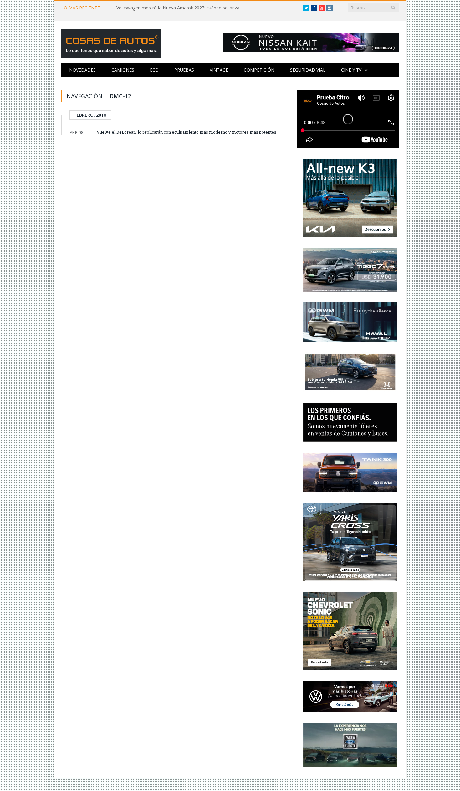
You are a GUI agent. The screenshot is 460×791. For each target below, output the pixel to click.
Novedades (82, 70)
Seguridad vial (307, 70)
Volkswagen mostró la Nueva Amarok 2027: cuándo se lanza (177, 8)
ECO (154, 70)
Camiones (122, 70)
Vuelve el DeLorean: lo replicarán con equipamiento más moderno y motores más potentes (186, 132)
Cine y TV (351, 70)
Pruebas (184, 70)
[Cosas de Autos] (111, 42)
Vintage (219, 70)
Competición (259, 70)
